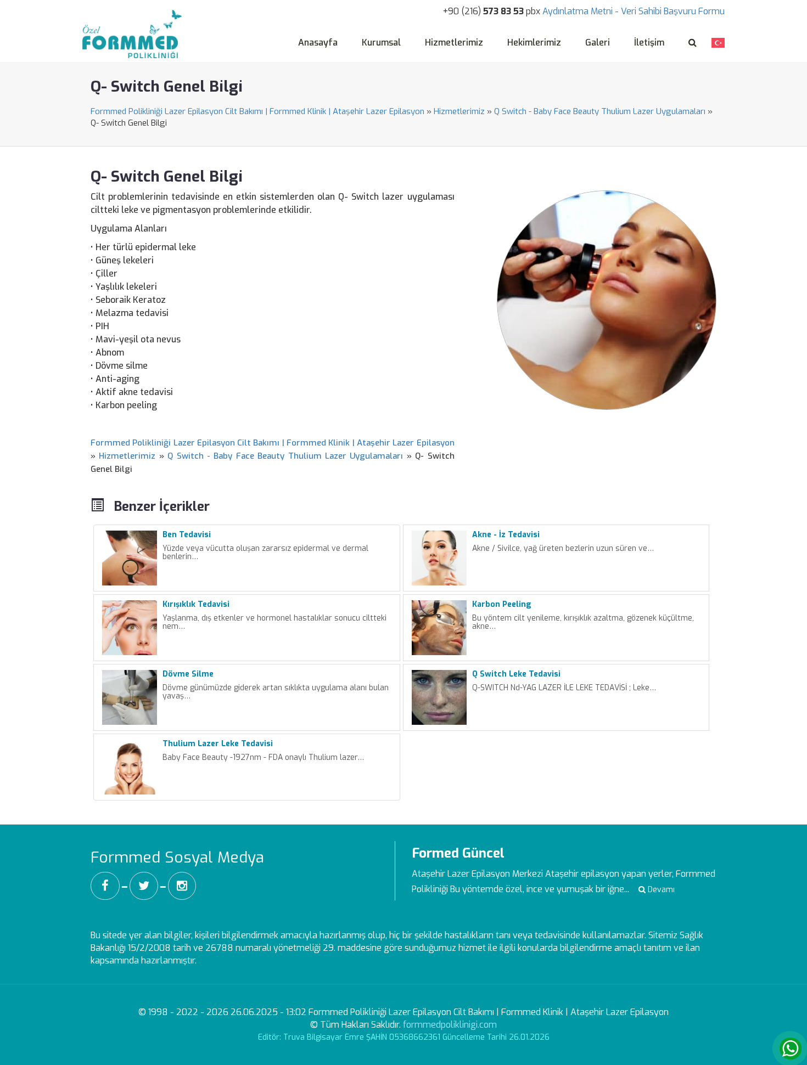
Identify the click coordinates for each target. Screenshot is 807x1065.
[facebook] (105, 886)
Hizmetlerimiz (454, 42)
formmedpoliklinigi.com (450, 1024)
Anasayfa (318, 42)
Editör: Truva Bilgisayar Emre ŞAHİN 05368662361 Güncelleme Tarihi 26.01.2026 (404, 1037)
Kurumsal (381, 42)
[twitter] (144, 886)
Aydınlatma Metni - (580, 11)
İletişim (649, 42)
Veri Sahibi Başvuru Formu (673, 11)
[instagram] (182, 886)
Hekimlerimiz (534, 42)
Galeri (597, 42)
